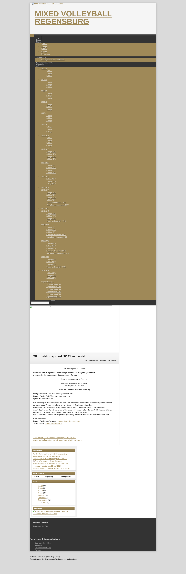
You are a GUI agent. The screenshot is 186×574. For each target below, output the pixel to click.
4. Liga (49, 145)
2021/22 (44, 102)
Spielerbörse (42, 500)
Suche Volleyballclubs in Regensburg (46, 468)
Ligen (38, 42)
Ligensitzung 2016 (53, 284)
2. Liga (44, 46)
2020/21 (44, 113)
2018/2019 (45, 135)
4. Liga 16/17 (51, 172)
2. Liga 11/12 (51, 216)
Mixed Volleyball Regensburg (73, 18)
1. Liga (44, 44)
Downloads (45, 54)
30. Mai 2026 (56, 466)
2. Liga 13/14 (51, 195)
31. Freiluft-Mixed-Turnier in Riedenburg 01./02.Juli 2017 (54, 437)
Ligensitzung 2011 (53, 291)
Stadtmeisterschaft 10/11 (56, 234)
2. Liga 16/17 (51, 167)
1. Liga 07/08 (51, 273)
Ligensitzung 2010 (53, 294)
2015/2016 (45, 176)
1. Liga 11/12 (51, 213)
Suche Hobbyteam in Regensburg (45, 463)
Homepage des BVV (40, 526)
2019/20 (44, 124)
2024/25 (44, 68)
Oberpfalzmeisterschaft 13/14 (57, 205)
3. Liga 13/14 (51, 197)
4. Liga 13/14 (51, 200)
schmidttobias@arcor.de (53, 423)
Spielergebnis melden (42, 543)
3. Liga (44, 49)
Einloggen (38, 550)
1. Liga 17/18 (51, 151)
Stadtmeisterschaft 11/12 (56, 221)
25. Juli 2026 (62, 458)
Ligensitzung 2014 (53, 289)
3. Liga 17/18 (51, 156)
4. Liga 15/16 (51, 184)
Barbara (113, 360)
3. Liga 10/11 (51, 232)
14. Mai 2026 (65, 468)
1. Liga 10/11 (51, 227)
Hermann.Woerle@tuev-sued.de (68, 421)
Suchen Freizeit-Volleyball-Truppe (45, 458)
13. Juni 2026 (63, 463)
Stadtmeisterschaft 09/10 (56, 251)
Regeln (44, 51)
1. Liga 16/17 (51, 165)
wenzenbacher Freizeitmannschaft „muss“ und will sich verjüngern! (58, 440)
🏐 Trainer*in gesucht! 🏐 (42, 461)
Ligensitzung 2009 (53, 296)
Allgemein (41, 495)
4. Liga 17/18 (51, 159)
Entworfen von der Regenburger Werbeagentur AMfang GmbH (54, 559)
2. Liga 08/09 (51, 262)
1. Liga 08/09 (51, 259)
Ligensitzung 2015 (53, 286)
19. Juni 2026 (57, 461)
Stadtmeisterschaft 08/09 (56, 267)
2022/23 (44, 91)
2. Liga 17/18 (51, 154)
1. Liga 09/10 (51, 243)
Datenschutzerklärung (43, 547)
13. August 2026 (55, 456)
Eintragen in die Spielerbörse (52, 59)
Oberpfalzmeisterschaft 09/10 (57, 253)
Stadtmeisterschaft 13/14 (56, 202)
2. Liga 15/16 (51, 179)
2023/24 (44, 79)
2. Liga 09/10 (51, 246)
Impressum (39, 545)
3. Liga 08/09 (51, 264)
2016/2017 (45, 162)
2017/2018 (45, 149)
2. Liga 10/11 (51, 229)
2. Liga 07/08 (51, 275)
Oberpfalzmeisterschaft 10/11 (57, 237)
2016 (44, 502)
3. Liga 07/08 (51, 278)
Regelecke (42, 497)
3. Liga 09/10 (51, 248)
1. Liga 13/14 (51, 192)
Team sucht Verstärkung (42, 466)
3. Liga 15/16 (51, 181)
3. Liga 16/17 (51, 170)
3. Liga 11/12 (51, 218)
